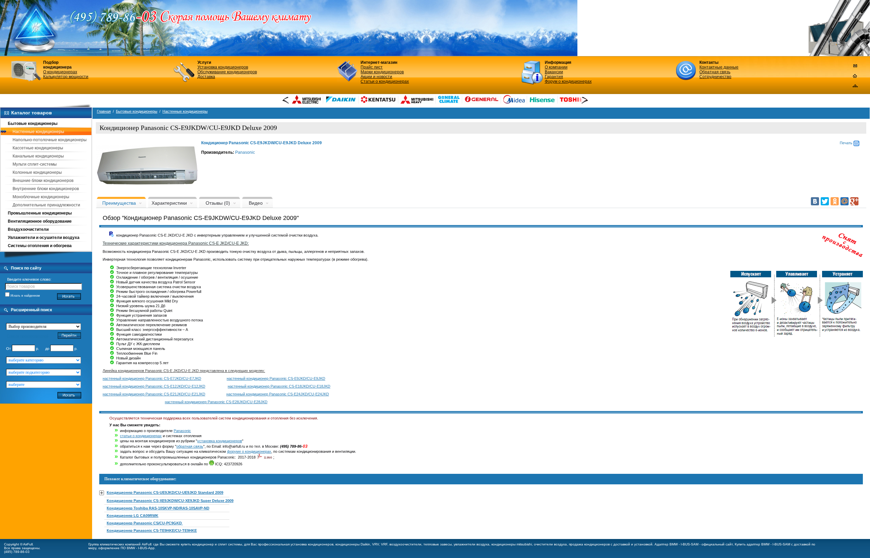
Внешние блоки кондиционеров (43, 180)
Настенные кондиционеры (38, 131)
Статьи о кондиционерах (385, 81)
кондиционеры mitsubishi (511, 544)
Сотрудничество (715, 76)
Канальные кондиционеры (38, 156)
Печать (846, 143)
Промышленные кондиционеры (40, 213)
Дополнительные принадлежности (46, 205)
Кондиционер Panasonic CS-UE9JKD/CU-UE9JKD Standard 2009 (165, 492)
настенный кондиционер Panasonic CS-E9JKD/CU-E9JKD (276, 378)
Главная (104, 111)
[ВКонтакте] (815, 201)
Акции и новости (376, 76)
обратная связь (189, 446)
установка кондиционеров (219, 441)
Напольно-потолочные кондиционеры (50, 139)
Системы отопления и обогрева (40, 245)
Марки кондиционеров (382, 72)
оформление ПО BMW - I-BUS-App (126, 548)
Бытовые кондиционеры (32, 123)
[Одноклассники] (835, 201)
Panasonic (245, 152)
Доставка (206, 76)
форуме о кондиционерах (249, 451)
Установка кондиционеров (222, 67)
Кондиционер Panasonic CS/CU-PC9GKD (145, 523)
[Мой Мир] (844, 201)
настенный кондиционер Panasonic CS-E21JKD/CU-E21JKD (154, 394)
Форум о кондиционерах (568, 81)
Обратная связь (714, 72)
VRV (375, 544)
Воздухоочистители (28, 229)
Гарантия (554, 76)
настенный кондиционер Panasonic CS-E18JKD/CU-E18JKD (279, 386)
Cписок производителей (27, 336)
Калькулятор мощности (65, 76)
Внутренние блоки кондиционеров (46, 188)
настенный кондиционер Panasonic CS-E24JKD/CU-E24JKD (277, 394)
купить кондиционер (197, 544)
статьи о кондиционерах (141, 436)
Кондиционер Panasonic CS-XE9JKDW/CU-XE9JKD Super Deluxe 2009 (170, 501)
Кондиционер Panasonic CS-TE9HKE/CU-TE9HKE (152, 530)
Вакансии (554, 72)
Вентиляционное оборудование (40, 221)
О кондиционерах (60, 72)
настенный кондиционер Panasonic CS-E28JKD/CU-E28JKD (216, 402)
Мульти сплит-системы (35, 164)
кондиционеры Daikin (352, 544)
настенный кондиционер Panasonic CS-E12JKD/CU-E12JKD (154, 386)
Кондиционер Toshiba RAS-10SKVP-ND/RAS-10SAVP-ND (158, 508)
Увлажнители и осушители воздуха (44, 237)
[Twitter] (825, 201)
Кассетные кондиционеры (38, 148)
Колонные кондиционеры (37, 172)
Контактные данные (718, 67)
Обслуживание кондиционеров (227, 72)
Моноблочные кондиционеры (41, 196)
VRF (384, 544)
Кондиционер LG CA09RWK (132, 516)
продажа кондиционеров (589, 544)
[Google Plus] (854, 201)
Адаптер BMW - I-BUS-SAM (676, 544)
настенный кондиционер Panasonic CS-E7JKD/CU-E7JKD (152, 378)
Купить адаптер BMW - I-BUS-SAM (762, 544)
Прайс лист (372, 67)
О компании (556, 67)
